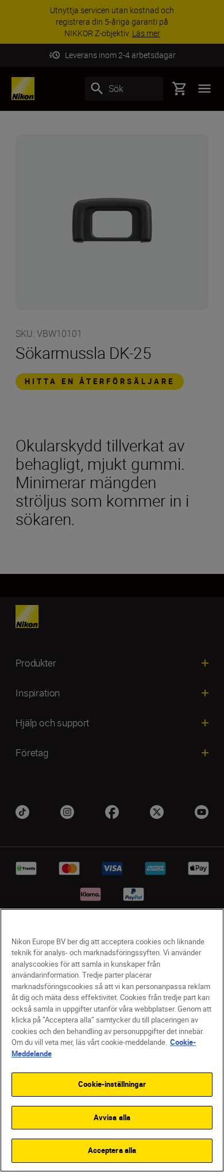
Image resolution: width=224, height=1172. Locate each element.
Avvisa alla (112, 1117)
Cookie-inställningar (112, 1084)
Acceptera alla (112, 1150)
